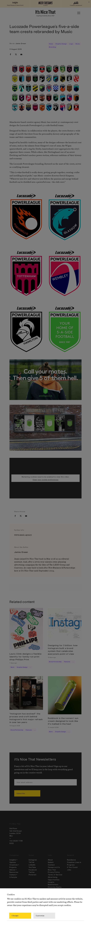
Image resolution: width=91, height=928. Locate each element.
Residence (71, 860)
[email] (21, 54)
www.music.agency (23, 535)
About (50, 860)
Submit (51, 862)
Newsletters (53, 884)
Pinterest (32, 874)
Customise (40, 915)
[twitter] (16, 54)
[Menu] (79, 13)
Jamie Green (20, 43)
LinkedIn (32, 865)
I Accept (15, 915)
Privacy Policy (54, 872)
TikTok (31, 862)
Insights (51, 882)
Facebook (33, 870)
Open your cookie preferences (45, 480)
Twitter (32, 872)
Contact (51, 865)
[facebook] (10, 54)
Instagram (33, 860)
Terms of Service (55, 874)
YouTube (32, 867)
